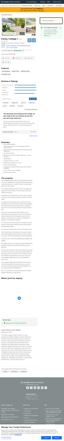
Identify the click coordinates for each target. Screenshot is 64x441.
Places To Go (37, 5)
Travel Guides (59, 5)
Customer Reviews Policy (30, 420)
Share (34, 40)
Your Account (57, 1)
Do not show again (11, 47)
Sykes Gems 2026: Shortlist (53, 408)
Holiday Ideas (50, 5)
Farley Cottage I (9, 39)
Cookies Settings (6, 437)
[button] (4, 26)
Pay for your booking (29, 422)
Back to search (8, 14)
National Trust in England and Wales (16, 323)
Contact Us (42, 1)
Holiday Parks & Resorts (27, 5)
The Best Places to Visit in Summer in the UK (52, 415)
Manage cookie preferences (31, 415)
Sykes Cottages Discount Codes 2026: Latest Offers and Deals (54, 411)
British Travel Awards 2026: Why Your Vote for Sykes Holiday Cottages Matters (54, 420)
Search (33, 98)
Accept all (46, 437)
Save (29, 40)
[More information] (60, 27)
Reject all (57, 437)
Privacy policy (27, 411)
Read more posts (50, 424)
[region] (32, 432)
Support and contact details (31, 408)
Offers (44, 5)
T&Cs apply (41, 10)
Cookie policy (27, 413)
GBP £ (48, 1)
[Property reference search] (19, 5)
